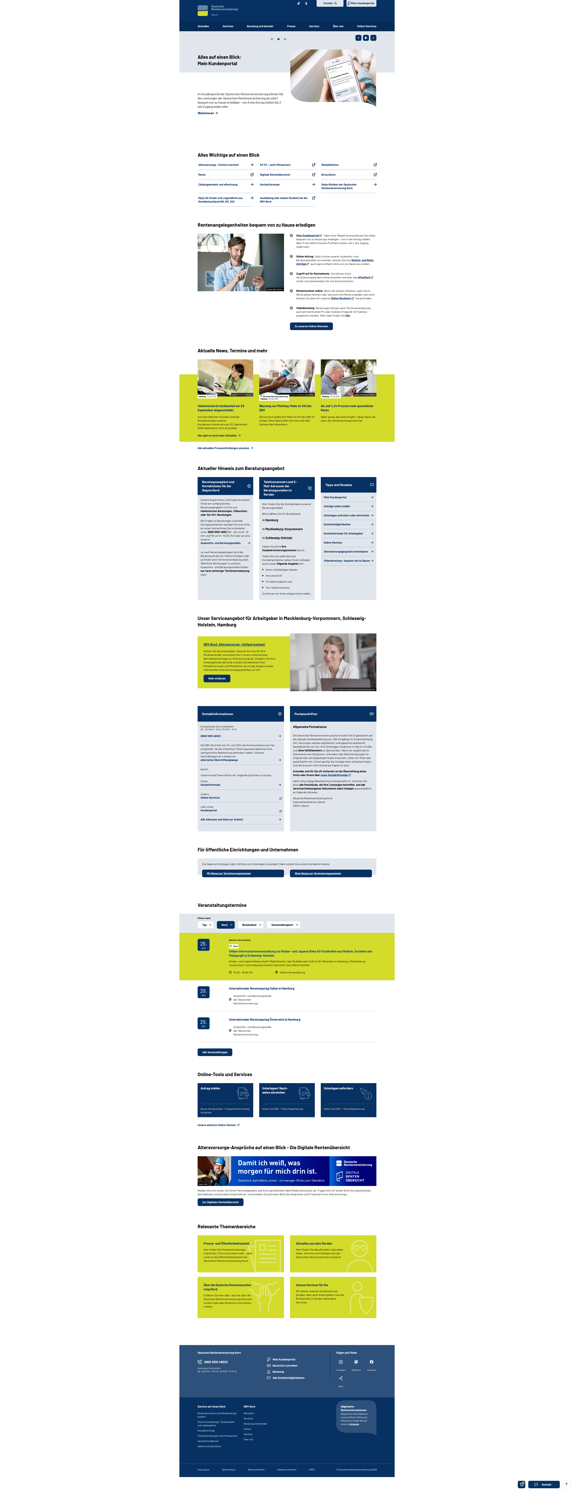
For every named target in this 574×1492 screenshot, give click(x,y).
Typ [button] (204, 924)
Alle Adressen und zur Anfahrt (222, 819)
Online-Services (366, 26)
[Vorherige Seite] (358, 38)
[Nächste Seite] (373, 38)
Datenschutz (228, 1469)
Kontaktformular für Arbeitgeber (343, 533)
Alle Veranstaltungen (215, 1052)
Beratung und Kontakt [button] (260, 26)
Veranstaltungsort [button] (282, 924)
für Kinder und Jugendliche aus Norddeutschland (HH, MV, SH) (220, 199)
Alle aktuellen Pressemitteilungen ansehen (224, 448)
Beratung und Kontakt (255, 1423)
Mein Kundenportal (362, 3)
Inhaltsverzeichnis (286, 1469)
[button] (544, 1484)
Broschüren (329, 174)
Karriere (248, 1434)
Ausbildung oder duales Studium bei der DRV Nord (284, 199)
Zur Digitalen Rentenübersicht (220, 1202)
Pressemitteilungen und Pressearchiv (217, 1435)
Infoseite (354, 1424)
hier (347, 315)
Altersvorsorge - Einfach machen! (218, 164)
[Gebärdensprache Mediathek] (298, 3)
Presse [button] (291, 26)
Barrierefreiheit (256, 1469)
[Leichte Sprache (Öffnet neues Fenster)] (306, 3)
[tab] (272, 39)
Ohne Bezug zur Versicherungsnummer (318, 873)
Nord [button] (224, 924)
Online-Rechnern (341, 298)
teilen (340, 1386)
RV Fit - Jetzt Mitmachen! (275, 164)
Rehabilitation (330, 164)
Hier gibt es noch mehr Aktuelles (217, 435)
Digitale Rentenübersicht (275, 174)
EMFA (312, 1469)
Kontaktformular (270, 184)
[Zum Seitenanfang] (566, 1484)
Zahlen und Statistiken (209, 1446)
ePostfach (364, 277)
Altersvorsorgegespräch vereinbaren (346, 551)
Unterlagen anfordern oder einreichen (346, 515)
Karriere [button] (314, 26)
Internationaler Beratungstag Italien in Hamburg (261, 988)
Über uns (248, 1439)
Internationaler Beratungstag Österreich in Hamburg (264, 1019)
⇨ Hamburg (270, 520)
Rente (202, 174)
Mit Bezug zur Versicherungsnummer (229, 873)
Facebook (371, 1370)
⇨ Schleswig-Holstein (277, 538)
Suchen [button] (328, 3)
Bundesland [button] (249, 924)
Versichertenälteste (208, 1441)
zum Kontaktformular (212, 113)
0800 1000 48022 (211, 736)
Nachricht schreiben (285, 1365)
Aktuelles (203, 26)
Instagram (340, 1370)
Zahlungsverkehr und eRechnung (218, 184)
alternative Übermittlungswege (219, 760)
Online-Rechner (333, 542)
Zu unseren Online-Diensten (311, 326)
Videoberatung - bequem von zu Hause (347, 560)
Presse (247, 1428)
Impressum (203, 1469)
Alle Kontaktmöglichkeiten (288, 1377)
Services (248, 1418)
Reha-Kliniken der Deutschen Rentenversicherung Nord (339, 186)
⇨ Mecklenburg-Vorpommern (282, 529)
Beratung (278, 1371)
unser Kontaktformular (334, 775)
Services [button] (228, 26)
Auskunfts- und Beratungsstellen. (221, 543)
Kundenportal (209, 810)
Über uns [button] (338, 26)
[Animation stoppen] (366, 38)
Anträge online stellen (337, 506)
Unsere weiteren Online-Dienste (217, 1125)
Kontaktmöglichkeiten (337, 524)
